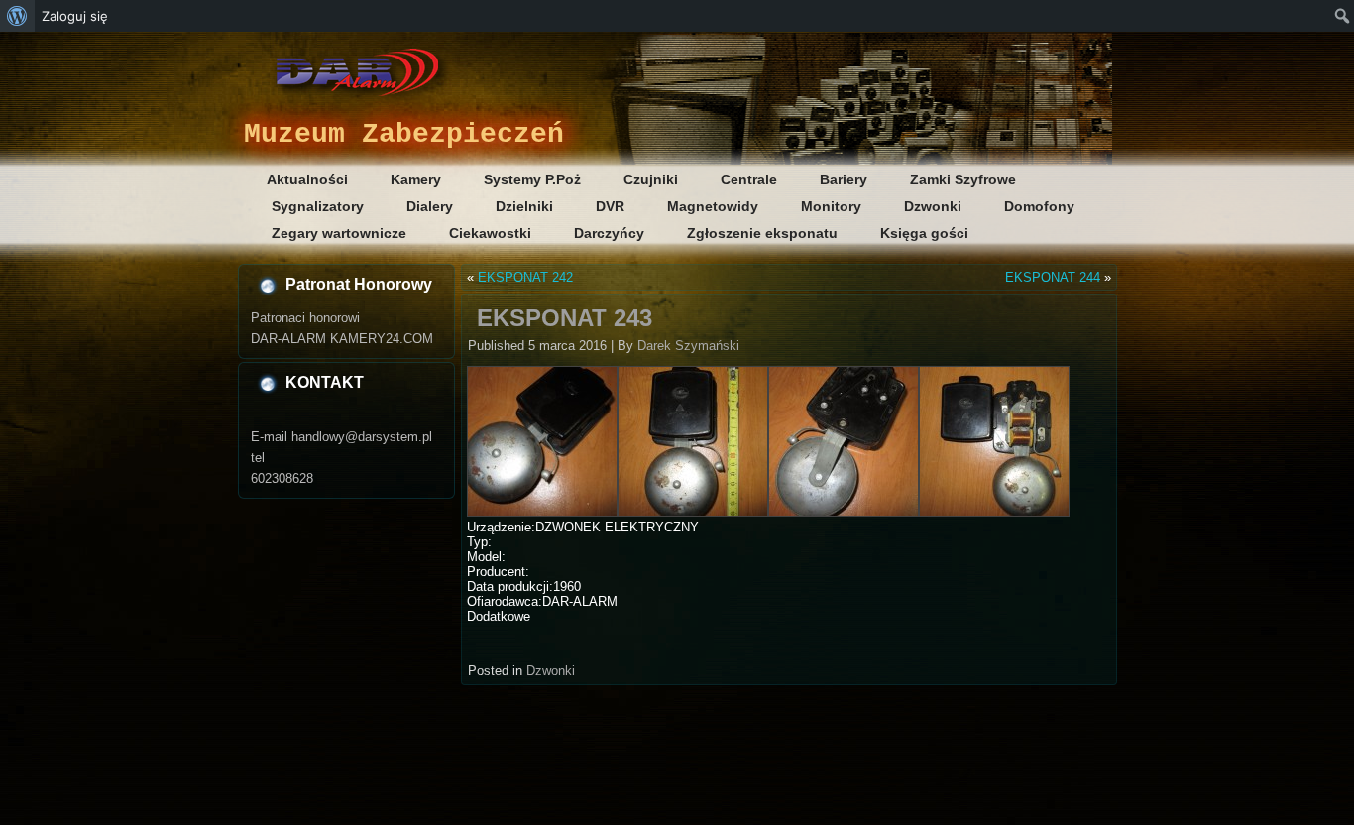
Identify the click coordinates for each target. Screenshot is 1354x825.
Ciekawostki (490, 233)
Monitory (831, 206)
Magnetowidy (712, 206)
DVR (610, 206)
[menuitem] (17, 16)
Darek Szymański (688, 345)
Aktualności (307, 179)
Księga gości (924, 233)
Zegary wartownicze (339, 233)
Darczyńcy (609, 233)
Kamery (416, 179)
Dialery (429, 206)
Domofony (1039, 206)
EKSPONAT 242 (525, 277)
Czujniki (650, 179)
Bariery (843, 179)
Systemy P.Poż (532, 179)
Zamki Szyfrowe (963, 179)
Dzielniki (524, 206)
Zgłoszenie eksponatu (762, 233)
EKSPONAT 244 (1052, 277)
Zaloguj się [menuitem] (75, 16)
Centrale (749, 179)
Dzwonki (932, 206)
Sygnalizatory (318, 206)
